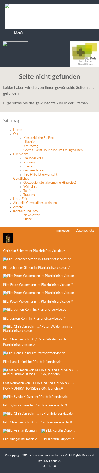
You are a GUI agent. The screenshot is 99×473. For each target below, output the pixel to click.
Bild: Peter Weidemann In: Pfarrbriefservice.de (36, 285)
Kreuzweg (30, 146)
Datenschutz (85, 230)
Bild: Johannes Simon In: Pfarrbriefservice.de (35, 268)
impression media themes (47, 455)
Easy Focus (49, 460)
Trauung (29, 195)
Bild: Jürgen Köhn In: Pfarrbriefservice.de (32, 318)
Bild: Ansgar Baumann (18, 439)
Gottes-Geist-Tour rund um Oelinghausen (53, 150)
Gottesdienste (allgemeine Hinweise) (49, 182)
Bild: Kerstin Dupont (56, 439)
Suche (27, 219)
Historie (29, 142)
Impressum (63, 230)
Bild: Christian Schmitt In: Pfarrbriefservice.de (36, 422)
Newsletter (31, 215)
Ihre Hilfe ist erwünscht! (40, 174)
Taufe (27, 191)
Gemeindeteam (34, 170)
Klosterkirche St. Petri (39, 138)
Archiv (18, 207)
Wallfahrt (30, 186)
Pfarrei (28, 166)
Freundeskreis (33, 158)
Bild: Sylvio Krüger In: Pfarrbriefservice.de (33, 405)
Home (17, 130)
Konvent (29, 162)
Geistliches (21, 178)
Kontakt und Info (25, 211)
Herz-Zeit (20, 199)
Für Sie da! (20, 154)
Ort (15, 134)
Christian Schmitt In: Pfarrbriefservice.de (32, 251)
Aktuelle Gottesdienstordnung (35, 203)
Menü (18, 33)
